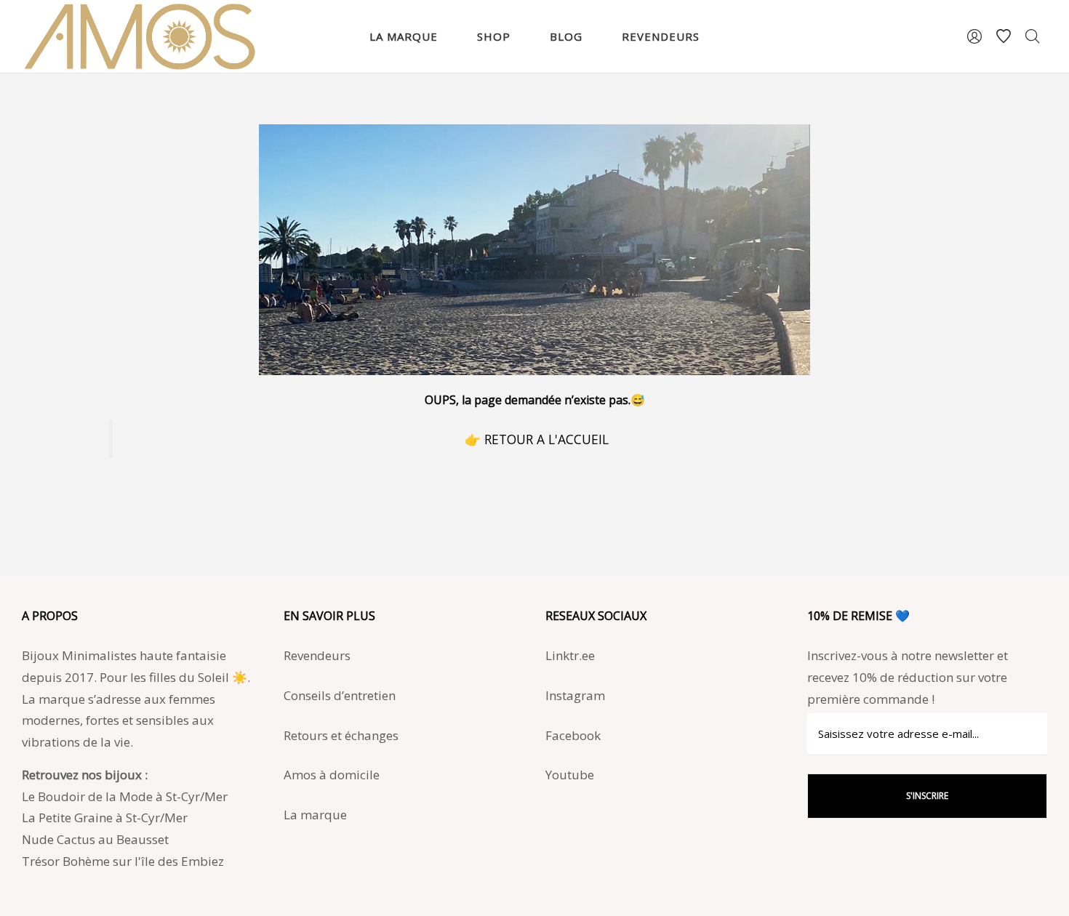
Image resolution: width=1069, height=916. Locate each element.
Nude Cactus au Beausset (95, 839)
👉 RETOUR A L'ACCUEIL (537, 439)
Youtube (569, 774)
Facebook (573, 735)
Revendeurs (317, 655)
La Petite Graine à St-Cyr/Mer (105, 817)
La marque (315, 814)
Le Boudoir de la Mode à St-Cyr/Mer (125, 796)
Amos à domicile (332, 774)
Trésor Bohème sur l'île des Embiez (123, 861)
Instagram (575, 695)
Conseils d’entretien (340, 695)
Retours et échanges (341, 735)
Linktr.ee (570, 655)
